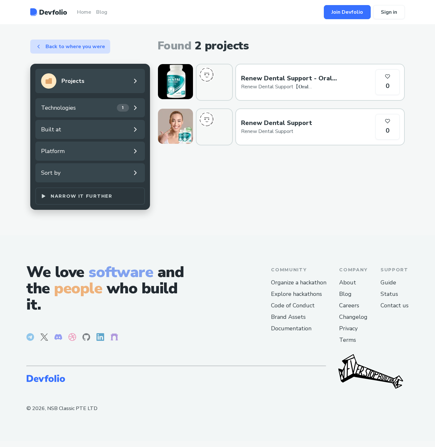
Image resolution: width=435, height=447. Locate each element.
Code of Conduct (293, 305)
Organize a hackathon (298, 282)
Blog (345, 294)
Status (389, 294)
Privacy (348, 328)
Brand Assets (288, 317)
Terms (347, 340)
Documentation (291, 328)
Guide (388, 282)
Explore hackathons (296, 294)
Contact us (395, 305)
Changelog (353, 317)
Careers (349, 305)
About (347, 282)
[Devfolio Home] (48, 12)
